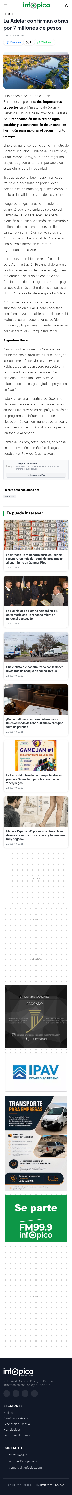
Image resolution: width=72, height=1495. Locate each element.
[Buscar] (67, 6)
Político (9, 14)
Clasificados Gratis (15, 1418)
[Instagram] (16, 1393)
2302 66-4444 (18, 1455)
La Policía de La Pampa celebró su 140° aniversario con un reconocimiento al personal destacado (33, 614)
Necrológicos (12, 1429)
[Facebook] (6, 1393)
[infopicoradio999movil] (36, 1218)
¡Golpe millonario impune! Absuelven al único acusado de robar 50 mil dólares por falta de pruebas (34, 723)
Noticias (8, 1413)
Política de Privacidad (52, 1485)
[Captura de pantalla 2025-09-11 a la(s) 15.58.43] (36, 1016)
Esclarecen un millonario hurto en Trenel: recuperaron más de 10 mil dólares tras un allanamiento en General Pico (34, 558)
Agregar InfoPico (37, 475)
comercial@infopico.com (25, 1467)
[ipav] (36, 1072)
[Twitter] (25, 1393)
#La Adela (9, 496)
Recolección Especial (17, 1424)
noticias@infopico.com (24, 1461)
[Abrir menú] (5, 6)
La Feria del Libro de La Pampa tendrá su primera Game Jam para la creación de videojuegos (34, 779)
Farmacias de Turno (16, 1435)
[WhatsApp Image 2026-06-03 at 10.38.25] (36, 1143)
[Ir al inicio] (36, 5)
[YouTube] (34, 1393)
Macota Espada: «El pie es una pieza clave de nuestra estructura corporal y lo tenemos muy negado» (35, 835)
